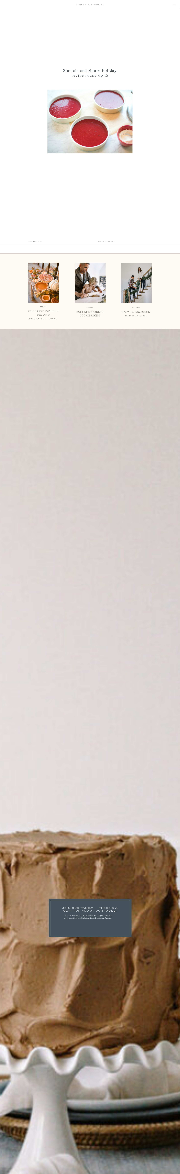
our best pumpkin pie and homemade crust (43, 315)
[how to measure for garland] (136, 283)
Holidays (136, 307)
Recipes (90, 307)
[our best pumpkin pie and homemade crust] (43, 283)
